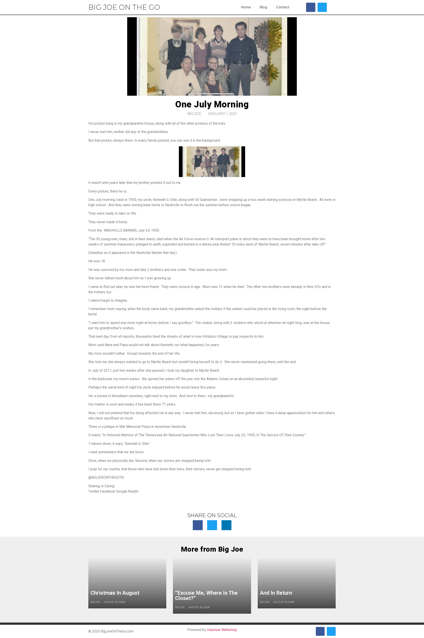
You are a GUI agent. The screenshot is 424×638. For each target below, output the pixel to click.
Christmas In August (115, 593)
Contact (282, 7)
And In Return (276, 593)
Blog (263, 7)
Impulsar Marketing (222, 630)
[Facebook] (310, 7)
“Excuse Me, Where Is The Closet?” (206, 595)
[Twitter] (322, 7)
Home (246, 7)
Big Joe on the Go (124, 7)
